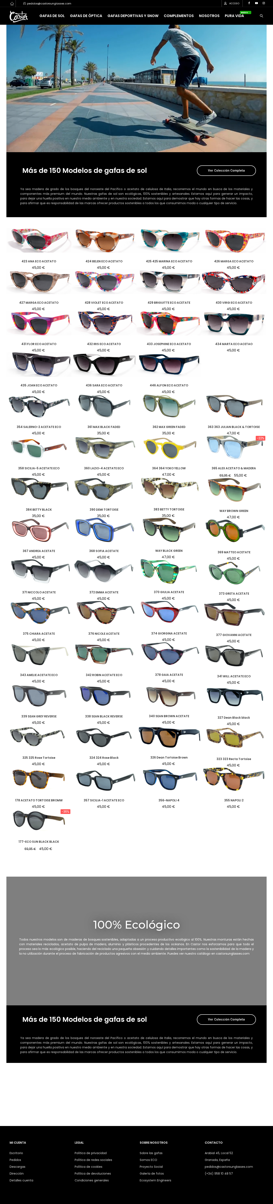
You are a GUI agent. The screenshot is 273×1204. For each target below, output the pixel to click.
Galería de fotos (152, 1173)
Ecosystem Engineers (155, 1180)
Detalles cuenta (21, 1180)
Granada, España (217, 1160)
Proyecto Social (151, 1167)
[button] (226, 170)
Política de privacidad (91, 1153)
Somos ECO (148, 1160)
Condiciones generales (92, 1180)
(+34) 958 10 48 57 (219, 1173)
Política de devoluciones (93, 1173)
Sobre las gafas (151, 1153)
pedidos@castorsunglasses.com (229, 1167)
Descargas (17, 1167)
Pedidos (15, 1160)
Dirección (17, 1173)
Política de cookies (88, 1167)
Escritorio (16, 1153)
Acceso (234, 3)
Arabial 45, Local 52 (219, 1153)
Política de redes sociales (93, 1160)
